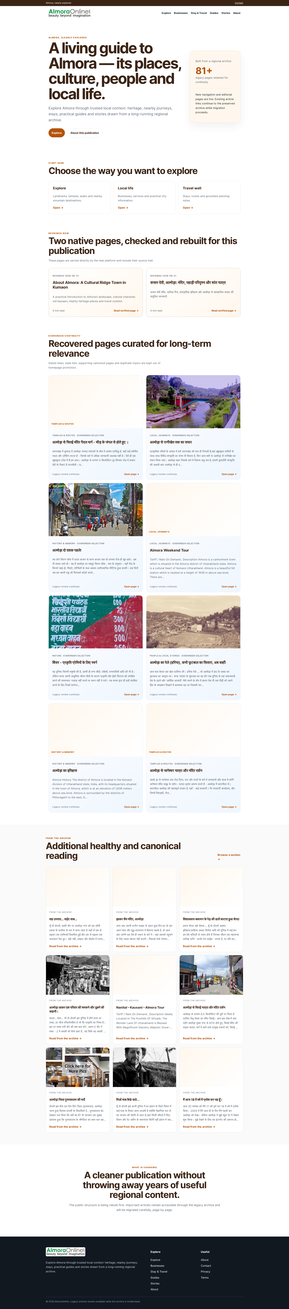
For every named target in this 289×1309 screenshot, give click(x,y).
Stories (225, 13)
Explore (166, 13)
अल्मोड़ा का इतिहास (64, 770)
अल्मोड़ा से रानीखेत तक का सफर (171, 442)
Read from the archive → (65, 946)
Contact (239, 3)
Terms (205, 1277)
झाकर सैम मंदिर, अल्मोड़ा (129, 919)
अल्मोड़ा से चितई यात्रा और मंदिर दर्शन (204, 1007)
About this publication (84, 132)
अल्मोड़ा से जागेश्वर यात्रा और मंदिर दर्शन (176, 770)
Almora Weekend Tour (169, 550)
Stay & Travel (199, 13)
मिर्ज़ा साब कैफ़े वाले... (128, 1100)
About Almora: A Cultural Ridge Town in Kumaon (89, 285)
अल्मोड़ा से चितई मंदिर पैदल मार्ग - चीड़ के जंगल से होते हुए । (90, 442)
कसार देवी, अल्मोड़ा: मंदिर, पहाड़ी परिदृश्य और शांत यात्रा (188, 282)
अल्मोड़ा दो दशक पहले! (66, 550)
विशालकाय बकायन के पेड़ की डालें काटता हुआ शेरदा (211, 919)
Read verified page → (126, 310)
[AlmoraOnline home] (69, 13)
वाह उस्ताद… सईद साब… (63, 919)
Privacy (205, 1271)
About (236, 13)
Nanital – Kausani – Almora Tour (140, 1007)
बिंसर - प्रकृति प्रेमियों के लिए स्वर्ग (74, 662)
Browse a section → (229, 857)
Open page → (131, 474)
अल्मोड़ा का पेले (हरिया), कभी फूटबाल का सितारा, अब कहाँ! (188, 662)
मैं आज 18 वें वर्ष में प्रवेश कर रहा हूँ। (203, 1100)
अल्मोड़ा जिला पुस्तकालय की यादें (67, 1100)
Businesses (181, 13)
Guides (214, 13)
